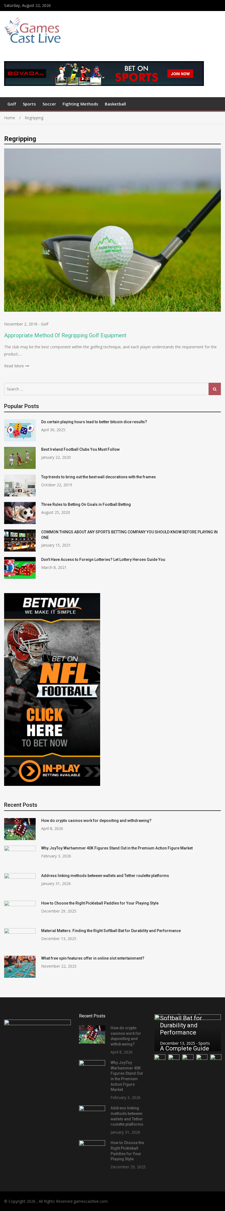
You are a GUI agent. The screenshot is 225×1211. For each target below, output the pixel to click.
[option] (187, 1033)
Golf (11, 104)
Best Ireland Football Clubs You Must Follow (80, 449)
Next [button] (213, 1033)
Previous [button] (162, 1033)
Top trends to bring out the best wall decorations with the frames (98, 477)
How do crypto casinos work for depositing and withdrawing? (96, 820)
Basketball (115, 104)
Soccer (49, 104)
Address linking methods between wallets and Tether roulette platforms (105, 875)
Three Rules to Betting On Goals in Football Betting (87, 504)
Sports (29, 104)
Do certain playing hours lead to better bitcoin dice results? (94, 422)
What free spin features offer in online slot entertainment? (92, 958)
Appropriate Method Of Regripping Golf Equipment (65, 335)
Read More (14, 365)
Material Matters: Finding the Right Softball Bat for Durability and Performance (111, 930)
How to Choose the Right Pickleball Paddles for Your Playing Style (100, 903)
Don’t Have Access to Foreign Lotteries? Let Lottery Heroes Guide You (103, 559)
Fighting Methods (80, 104)
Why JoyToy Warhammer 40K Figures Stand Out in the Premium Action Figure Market (117, 848)
